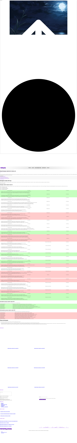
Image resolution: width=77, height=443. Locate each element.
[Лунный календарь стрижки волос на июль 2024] (39, 378)
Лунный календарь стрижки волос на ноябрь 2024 (39, 348)
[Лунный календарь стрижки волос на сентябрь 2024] (39, 358)
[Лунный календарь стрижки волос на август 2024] (13, 378)
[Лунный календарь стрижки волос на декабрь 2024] (13, 339)
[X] (9, 325)
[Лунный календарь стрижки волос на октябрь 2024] (13, 358)
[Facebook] (7, 325)
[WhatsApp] (13, 325)
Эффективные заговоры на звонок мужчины (5, 411)
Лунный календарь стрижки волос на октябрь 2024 (13, 367)
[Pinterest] (11, 325)
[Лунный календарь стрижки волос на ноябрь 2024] (39, 339)
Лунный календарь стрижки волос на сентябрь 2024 (39, 367)
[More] (15, 325)
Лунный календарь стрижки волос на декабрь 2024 (13, 348)
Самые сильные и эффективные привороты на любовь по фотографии (7, 413)
